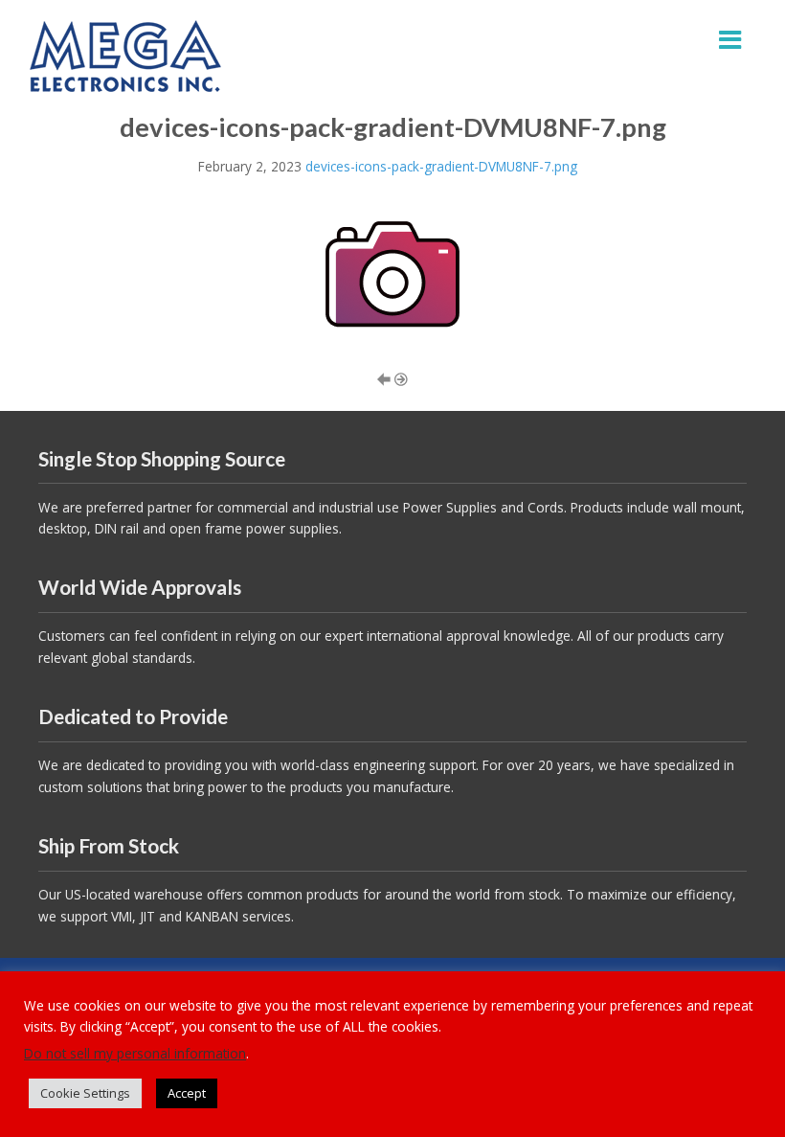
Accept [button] (187, 1093)
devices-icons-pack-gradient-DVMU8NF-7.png (441, 166)
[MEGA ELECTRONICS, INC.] (125, 54)
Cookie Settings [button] (85, 1093)
